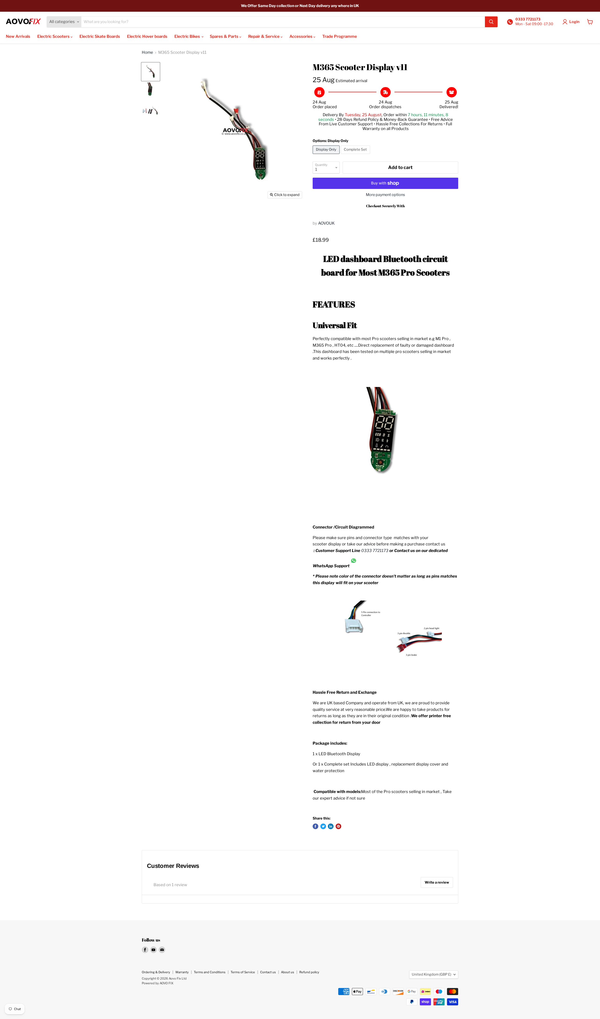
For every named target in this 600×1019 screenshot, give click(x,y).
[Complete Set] (356, 155)
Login (574, 21)
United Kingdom (431, 974)
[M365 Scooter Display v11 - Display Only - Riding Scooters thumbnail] (150, 71)
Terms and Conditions (209, 972)
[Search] (491, 21)
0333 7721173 (374, 550)
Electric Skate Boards (99, 36)
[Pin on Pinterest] (338, 826)
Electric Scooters (54, 36)
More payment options (385, 195)
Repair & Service (264, 36)
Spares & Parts (224, 36)
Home (147, 52)
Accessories (301, 36)
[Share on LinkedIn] (331, 826)
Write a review (437, 882)
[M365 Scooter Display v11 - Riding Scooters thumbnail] (150, 91)
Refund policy (309, 972)
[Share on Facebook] (315, 826)
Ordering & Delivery (156, 972)
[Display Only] (327, 155)
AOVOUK (326, 223)
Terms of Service (243, 972)
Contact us (268, 972)
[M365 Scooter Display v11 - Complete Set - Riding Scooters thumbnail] (150, 110)
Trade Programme (339, 36)
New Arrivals (18, 36)
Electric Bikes (187, 36)
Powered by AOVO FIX (157, 983)
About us (287, 972)
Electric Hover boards (147, 36)
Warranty (182, 972)
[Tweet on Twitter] (323, 826)
